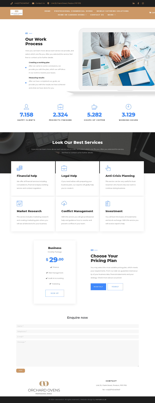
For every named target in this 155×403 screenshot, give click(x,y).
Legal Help (69, 175)
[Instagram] (142, 3)
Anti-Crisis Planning (120, 175)
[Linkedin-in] (133, 3)
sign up (55, 293)
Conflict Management (77, 211)
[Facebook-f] (138, 3)
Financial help (27, 175)
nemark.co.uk (101, 399)
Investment (114, 211)
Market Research (29, 211)
